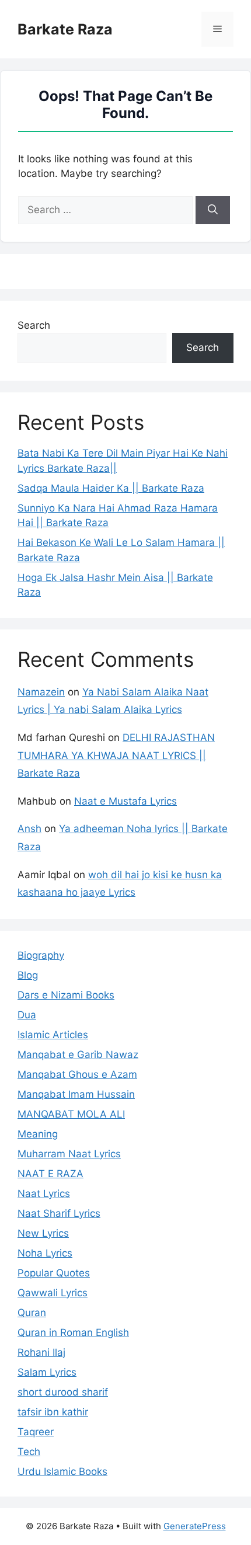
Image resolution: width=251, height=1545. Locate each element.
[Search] (213, 210)
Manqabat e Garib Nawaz (78, 1054)
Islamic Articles (53, 1035)
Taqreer (36, 1432)
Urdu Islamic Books (62, 1471)
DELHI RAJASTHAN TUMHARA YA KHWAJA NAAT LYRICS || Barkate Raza (116, 755)
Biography (41, 955)
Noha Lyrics (45, 1253)
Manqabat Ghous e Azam (77, 1074)
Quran (32, 1312)
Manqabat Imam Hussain (76, 1094)
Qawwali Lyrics (53, 1293)
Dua (27, 1015)
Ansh (29, 828)
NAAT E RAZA (50, 1173)
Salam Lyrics (47, 1372)
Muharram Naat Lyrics (69, 1154)
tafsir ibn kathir (53, 1412)
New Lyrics (43, 1233)
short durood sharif (63, 1392)
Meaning (38, 1134)
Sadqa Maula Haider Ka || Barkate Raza (111, 488)
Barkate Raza (65, 29)
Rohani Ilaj (41, 1352)
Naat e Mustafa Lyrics (125, 801)
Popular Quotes (54, 1273)
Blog (28, 975)
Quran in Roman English (73, 1332)
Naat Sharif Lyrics (59, 1213)
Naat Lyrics (44, 1193)
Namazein (41, 692)
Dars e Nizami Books (66, 995)
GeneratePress (194, 1526)
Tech (29, 1451)
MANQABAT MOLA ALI (71, 1114)
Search (34, 325)
